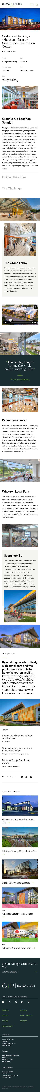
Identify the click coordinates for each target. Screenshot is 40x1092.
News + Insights (26, 1015)
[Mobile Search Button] (37, 5)
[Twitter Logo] (9, 1002)
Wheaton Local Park (15, 491)
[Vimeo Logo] (28, 1002)
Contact (23, 1021)
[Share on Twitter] (26, 777)
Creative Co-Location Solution (16, 120)
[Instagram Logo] (16, 1002)
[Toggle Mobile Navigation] (31, 5)
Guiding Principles (14, 177)
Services (23, 1010)
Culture (5, 1015)
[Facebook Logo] (3, 1002)
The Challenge (12, 188)
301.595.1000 (6, 1045)
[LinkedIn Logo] (22, 1002)
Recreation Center (14, 420)
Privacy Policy (7, 1026)
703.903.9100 (6, 1061)
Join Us (5, 1021)
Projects (5, 1010)
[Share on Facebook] (22, 777)
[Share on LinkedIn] (31, 777)
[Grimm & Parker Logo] (12, 4)
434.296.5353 (6, 1078)
